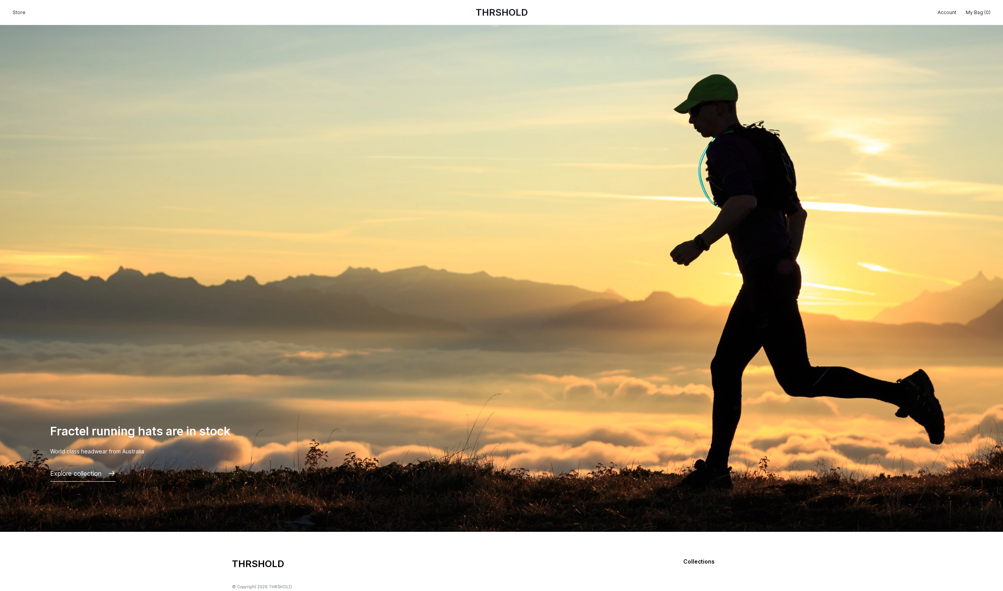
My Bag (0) (978, 12)
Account (947, 12)
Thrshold (502, 12)
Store (19, 12)
